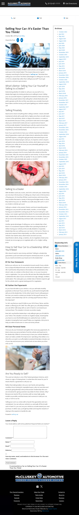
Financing (17, 501)
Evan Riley (21, 36)
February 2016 (63, 150)
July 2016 (61, 139)
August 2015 (62, 164)
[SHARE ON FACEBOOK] (18, 40)
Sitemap (50, 504)
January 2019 (62, 73)
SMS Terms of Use (33, 504)
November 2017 (63, 102)
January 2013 (62, 234)
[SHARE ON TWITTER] (21, 40)
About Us (61, 495)
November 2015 (63, 157)
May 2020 (61, 48)
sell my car (15, 414)
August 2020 (62, 41)
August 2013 (62, 218)
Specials (16, 498)
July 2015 (61, 166)
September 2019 (64, 57)
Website (8, 450)
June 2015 (62, 168)
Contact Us (61, 492)
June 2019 (62, 64)
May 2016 (61, 143)
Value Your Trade (39, 492)
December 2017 (63, 100)
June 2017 (62, 114)
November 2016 (63, 130)
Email (7, 446)
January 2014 (62, 207)
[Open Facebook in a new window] (37, 487)
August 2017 (62, 109)
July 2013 (61, 221)
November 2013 (63, 212)
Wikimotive (45, 511)
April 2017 (62, 118)
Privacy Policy (22, 504)
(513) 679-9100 (59, 260)
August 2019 (62, 59)
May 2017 (61, 116)
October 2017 (63, 105)
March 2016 (62, 148)
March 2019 (62, 70)
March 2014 (62, 202)
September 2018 (64, 82)
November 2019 (63, 52)
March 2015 (62, 175)
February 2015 (63, 177)
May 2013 (61, 225)
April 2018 (62, 91)
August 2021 (62, 38)
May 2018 (61, 89)
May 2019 (61, 66)
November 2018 (63, 77)
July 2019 (61, 61)
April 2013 (62, 227)
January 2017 (62, 125)
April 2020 (62, 50)
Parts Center (39, 495)
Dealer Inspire (52, 509)
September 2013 (64, 216)
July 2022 (61, 34)
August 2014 (62, 191)
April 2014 (62, 200)
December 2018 (63, 75)
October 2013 (63, 214)
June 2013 (62, 223)
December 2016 (63, 127)
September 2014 (64, 189)
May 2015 (61, 171)
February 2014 (63, 205)
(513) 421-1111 (59, 251)
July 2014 (61, 193)
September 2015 (64, 161)
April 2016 (62, 146)
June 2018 (62, 86)
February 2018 (63, 95)
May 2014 (61, 198)
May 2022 (61, 36)
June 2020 (62, 45)
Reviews (16, 495)
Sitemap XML (57, 504)
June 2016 (62, 141)
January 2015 (62, 180)
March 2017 (62, 120)
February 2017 (63, 123)
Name (7, 442)
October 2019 (63, 54)
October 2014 (63, 186)
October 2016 (63, 132)
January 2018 (62, 98)
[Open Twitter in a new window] (41, 487)
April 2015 (62, 173)
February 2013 (63, 232)
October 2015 (63, 159)
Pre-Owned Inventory (17, 492)
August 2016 (62, 136)
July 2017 (61, 111)
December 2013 (63, 209)
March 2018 (62, 93)
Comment (9, 438)
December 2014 (63, 182)
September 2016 (64, 134)
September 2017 (64, 107)
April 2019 (62, 68)
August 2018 (62, 84)
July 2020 (61, 43)
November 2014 (63, 184)
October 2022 (63, 32)
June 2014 (62, 196)
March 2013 (62, 230)
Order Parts (39, 498)
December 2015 (63, 155)
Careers (61, 501)
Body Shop (39, 501)
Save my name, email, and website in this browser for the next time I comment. (26, 457)
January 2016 (62, 152)
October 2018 (63, 79)
